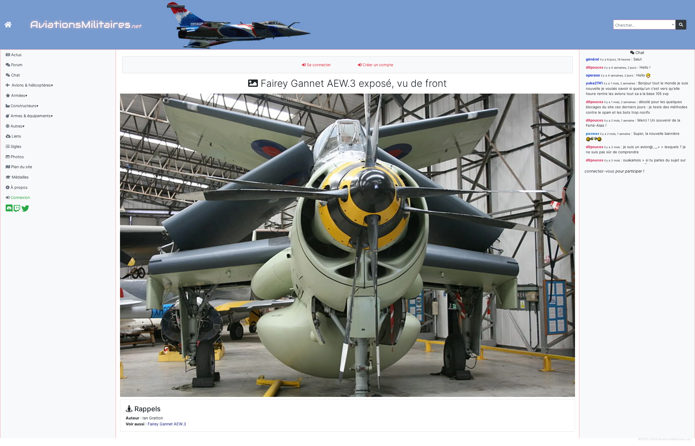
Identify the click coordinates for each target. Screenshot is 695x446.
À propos (19, 187)
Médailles (20, 177)
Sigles (15, 146)
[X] (25, 210)
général (592, 59)
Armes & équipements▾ (31, 115)
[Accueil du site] (8, 25)
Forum (16, 64)
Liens (16, 136)
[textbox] (643, 25)
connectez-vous (599, 171)
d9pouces (594, 67)
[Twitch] (17, 210)
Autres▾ (17, 126)
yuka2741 (594, 83)
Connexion (20, 197)
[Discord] (9, 210)
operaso (593, 75)
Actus (16, 54)
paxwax (592, 133)
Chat (15, 75)
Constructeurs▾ (24, 105)
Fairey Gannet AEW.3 (167, 424)
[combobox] (644, 24)
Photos (17, 156)
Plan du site (21, 166)
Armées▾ (18, 95)
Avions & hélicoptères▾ (32, 85)
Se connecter (318, 64)
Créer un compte (377, 64)
